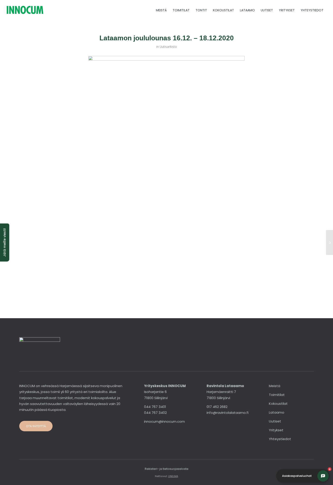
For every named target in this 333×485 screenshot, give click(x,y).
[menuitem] (161, 10)
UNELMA (173, 476)
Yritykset (276, 430)
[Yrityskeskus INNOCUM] (37, 10)
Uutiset (275, 421)
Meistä (274, 385)
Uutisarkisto (168, 46)
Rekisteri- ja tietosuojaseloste (166, 469)
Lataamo (276, 412)
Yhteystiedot (280, 438)
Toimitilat (277, 394)
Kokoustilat (278, 403)
